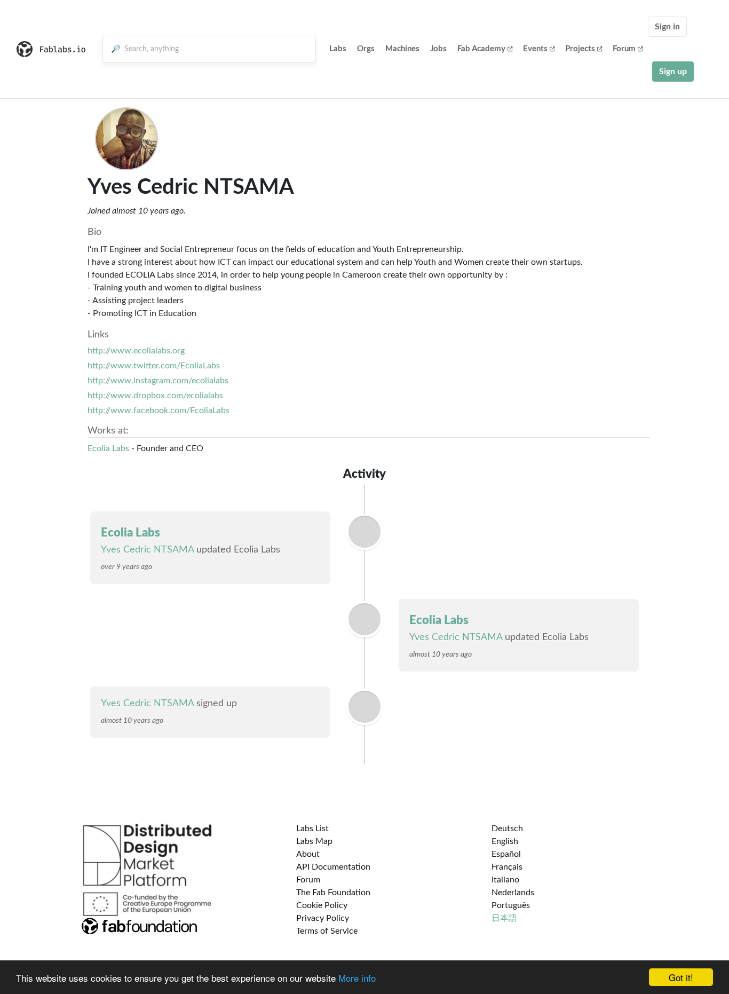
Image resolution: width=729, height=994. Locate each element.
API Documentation (333, 867)
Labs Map (314, 841)
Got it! (681, 977)
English (505, 841)
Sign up (673, 71)
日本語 (504, 918)
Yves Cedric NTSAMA (148, 550)
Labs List (312, 828)
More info (357, 977)
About (308, 854)
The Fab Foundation (333, 892)
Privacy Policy (322, 918)
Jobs (438, 49)
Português (511, 905)
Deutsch (507, 828)
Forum (624, 49)
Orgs (366, 49)
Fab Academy (481, 49)
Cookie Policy (321, 905)
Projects (580, 49)
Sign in (667, 26)
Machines (402, 49)
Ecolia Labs (108, 448)
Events (535, 49)
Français (507, 867)
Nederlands (513, 892)
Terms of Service (327, 931)
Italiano (505, 879)
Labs (337, 49)
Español (506, 854)
